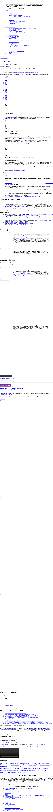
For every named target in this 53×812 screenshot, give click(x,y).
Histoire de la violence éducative (15, 31)
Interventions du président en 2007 (7, 378)
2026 (6, 77)
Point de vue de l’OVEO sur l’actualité (17, 21)
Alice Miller (9, 763)
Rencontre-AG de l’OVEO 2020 (11, 798)
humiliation (45, 765)
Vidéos (10, 47)
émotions (24, 772)
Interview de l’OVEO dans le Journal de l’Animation (15, 713)
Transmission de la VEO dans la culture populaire (19, 33)
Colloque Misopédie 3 (10, 705)
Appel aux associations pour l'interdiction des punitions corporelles (21, 225)
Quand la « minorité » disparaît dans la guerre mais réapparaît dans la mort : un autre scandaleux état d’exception (27, 722)
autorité (18, 763)
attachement (14, 763)
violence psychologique (19, 770)
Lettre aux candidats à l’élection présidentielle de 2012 (16, 222)
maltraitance (3, 766)
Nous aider (11, 24)
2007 (6, 99)
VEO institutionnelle (13, 43)
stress (22, 768)
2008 (6, 98)
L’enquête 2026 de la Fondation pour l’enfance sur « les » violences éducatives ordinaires (23, 717)
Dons (15, 18)
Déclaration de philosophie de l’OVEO (17, 14)
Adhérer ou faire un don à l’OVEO (16, 15)
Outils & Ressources (13, 46)
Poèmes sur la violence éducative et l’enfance (14, 797)
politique (36, 766)
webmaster (43, 780)
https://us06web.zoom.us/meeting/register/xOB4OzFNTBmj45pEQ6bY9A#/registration (22, 196)
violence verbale (35, 770)
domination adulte (5, 765)
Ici (34, 117)
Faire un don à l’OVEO (9, 789)
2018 (6, 87)
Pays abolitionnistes (13, 38)
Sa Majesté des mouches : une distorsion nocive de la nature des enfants (19, 714)
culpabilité (43, 763)
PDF (9, 376)
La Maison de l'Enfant (29, 252)
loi (51, 765)
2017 (6, 88)
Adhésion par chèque (18, 17)
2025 (6, 78)
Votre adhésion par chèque (10, 804)
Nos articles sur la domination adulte (16, 51)
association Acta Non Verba (24, 143)
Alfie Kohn (5, 763)
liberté (49, 765)
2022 (6, 82)
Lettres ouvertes (12, 23)
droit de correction (15, 765)
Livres (10, 44)
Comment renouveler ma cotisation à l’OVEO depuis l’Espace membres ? (20, 788)
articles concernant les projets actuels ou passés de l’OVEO (26, 72)
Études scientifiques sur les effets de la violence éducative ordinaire (22, 28)
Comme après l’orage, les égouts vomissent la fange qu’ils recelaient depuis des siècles (22, 715)
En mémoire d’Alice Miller (11, 742)
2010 (6, 96)
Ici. (31, 117)
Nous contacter (12, 25)
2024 (6, 80)
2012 (6, 93)
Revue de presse (17, 22)
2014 (6, 91)
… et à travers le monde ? (14, 42)
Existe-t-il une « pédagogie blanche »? (37, 744)
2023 (6, 81)
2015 (6, 90)
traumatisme (39, 768)
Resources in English (13, 35)
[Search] (13, 381)
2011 (6, 95)
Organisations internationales (15, 39)
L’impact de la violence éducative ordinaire (18, 32)
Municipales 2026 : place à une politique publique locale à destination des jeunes (21, 719)
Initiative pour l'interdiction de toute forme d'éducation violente (20, 223)
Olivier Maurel (20, 766)
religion (6, 768)
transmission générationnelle (29, 768)
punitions (2, 768)
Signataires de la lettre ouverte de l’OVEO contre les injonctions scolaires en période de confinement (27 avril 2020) (28, 795)
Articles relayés (12, 52)
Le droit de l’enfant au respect (28, 239)
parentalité (26, 766)
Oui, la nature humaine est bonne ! (27, 273)
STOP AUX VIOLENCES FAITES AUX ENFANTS (24, 214)
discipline (47, 763)
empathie (34, 765)
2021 (6, 83)
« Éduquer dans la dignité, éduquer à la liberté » (14, 718)
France (41, 765)
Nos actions (11, 20)
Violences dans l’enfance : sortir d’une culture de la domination (36, 729)
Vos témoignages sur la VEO (15, 30)
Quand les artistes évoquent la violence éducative (19, 45)
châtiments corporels (34, 763)
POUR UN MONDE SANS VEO (12, 36)
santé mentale (9, 768)
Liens (10, 49)
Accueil (1, 55)
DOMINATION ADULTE (10, 50)
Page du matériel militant (5, 393)
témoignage (7, 396)
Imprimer (3, 376)
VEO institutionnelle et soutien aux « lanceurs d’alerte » (17, 206)
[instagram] (3, 56)
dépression (30, 765)
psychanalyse (47, 766)
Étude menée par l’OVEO (14, 29)
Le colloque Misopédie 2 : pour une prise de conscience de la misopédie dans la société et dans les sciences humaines (28, 723)
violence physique (10, 770)
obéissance (14, 766)
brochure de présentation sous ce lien (17, 170)
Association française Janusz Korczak (21, 238)
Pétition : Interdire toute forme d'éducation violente (17, 224)
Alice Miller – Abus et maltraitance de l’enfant (9, 746)
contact (17, 780)
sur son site (22, 265)
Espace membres (8, 53)
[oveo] (0, 1)
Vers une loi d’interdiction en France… (17, 40)
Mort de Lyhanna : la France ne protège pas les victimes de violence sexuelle (20, 716)
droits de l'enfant (24, 765)
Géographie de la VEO (13, 37)
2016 (6, 89)
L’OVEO (6, 10)
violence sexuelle (28, 770)
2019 (6, 85)
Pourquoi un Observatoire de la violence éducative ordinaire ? (21, 12)
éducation (20, 772)
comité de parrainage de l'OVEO (32, 215)
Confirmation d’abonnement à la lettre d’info (14, 809)
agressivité (1, 763)
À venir (6, 76)
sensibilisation (17, 768)
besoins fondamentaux (23, 763)
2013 (6, 92)
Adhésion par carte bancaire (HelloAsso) (22, 16)
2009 (6, 97)
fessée (37, 765)
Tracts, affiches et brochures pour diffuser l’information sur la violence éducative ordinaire (23, 801)
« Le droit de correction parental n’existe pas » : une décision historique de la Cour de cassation (24, 721)
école (16, 772)
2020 (6, 84)
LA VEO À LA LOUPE (10, 27)
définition (32, 396)
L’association (11, 13)
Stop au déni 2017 (24, 216)
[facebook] (3, 58)
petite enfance (32, 766)
